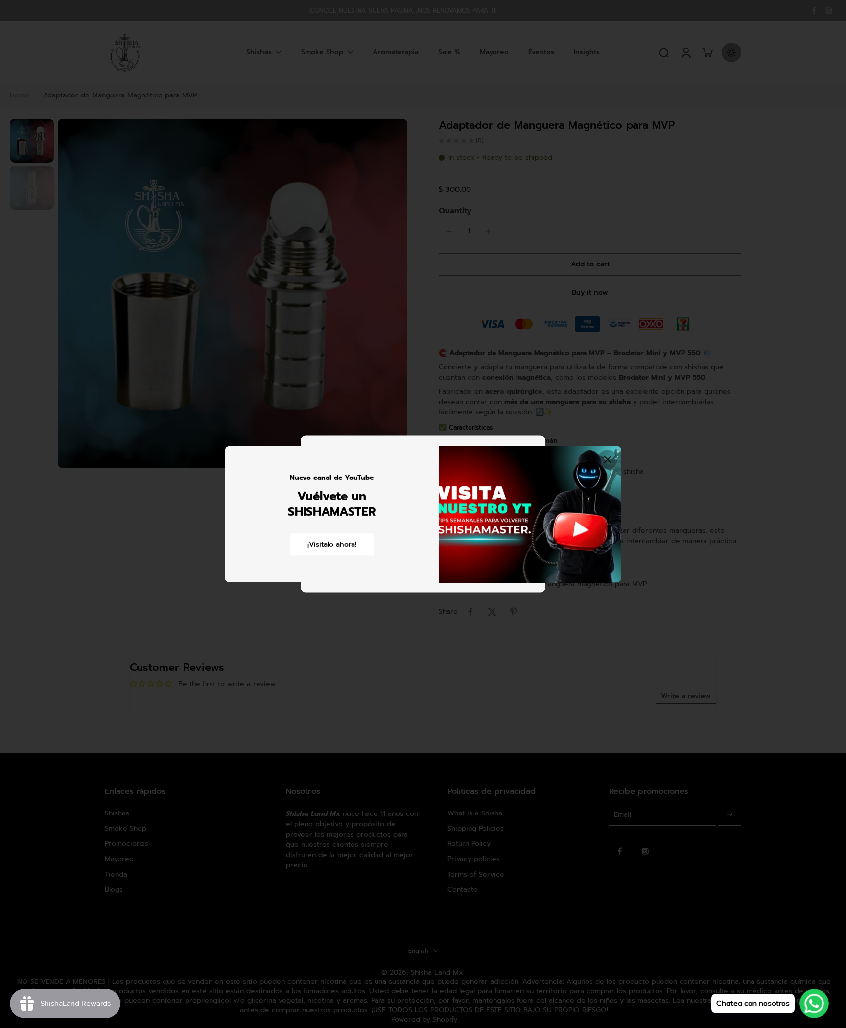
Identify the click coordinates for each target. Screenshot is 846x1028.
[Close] (607, 459)
